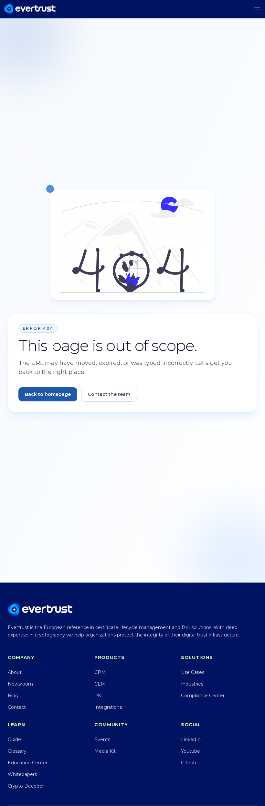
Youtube (190, 751)
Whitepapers (22, 774)
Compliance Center (203, 695)
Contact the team (109, 394)
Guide (14, 739)
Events (102, 739)
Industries (192, 684)
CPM (100, 672)
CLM (99, 684)
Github (188, 763)
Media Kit (105, 751)
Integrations (108, 707)
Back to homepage (48, 394)
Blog (13, 695)
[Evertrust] (30, 9)
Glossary (17, 751)
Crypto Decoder (26, 786)
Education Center (28, 763)
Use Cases (192, 672)
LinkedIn (191, 739)
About (15, 672)
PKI (98, 695)
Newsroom (20, 684)
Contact (17, 707)
